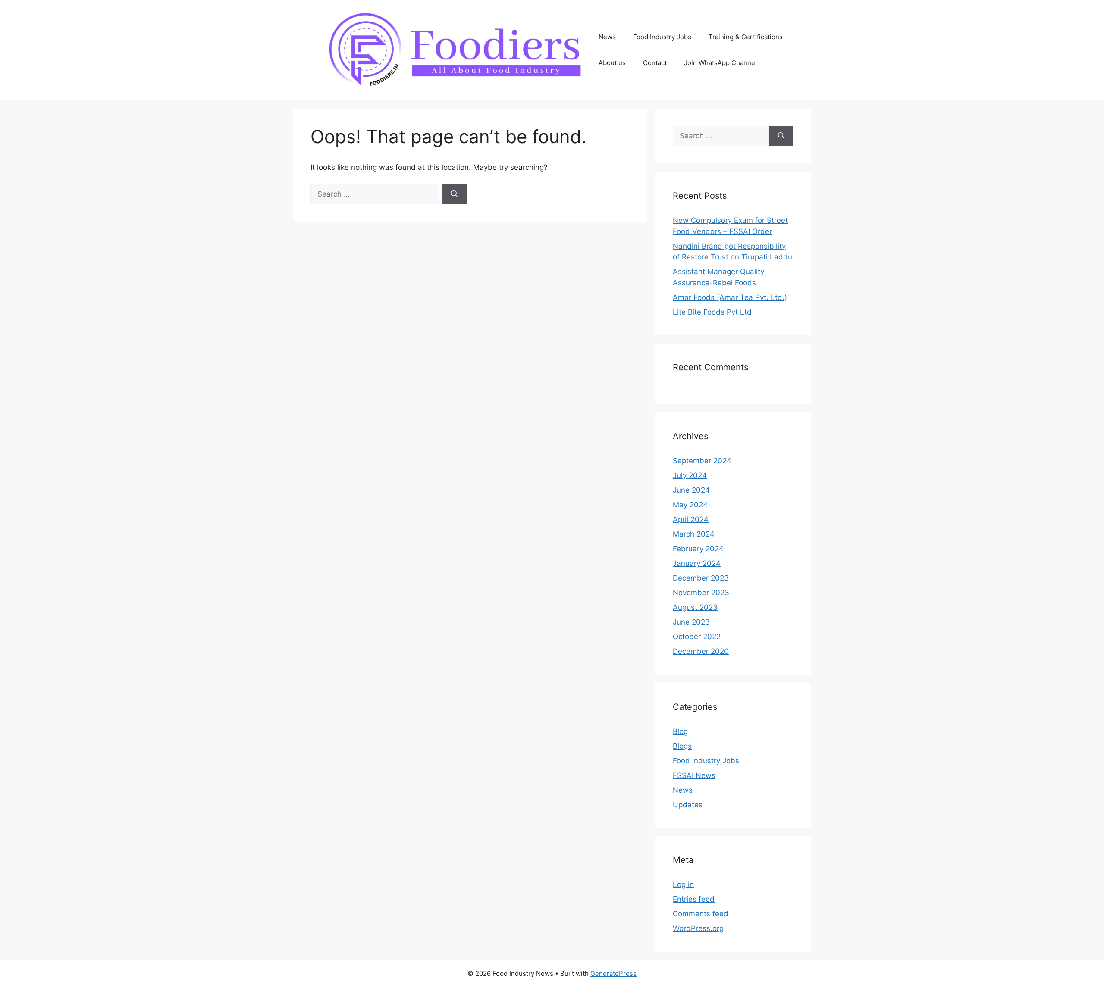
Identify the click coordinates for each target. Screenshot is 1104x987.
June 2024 (691, 490)
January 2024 (697, 563)
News (607, 37)
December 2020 (701, 651)
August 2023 (695, 607)
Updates (688, 804)
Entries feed (694, 899)
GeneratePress (613, 973)
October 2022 (697, 636)
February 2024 (698, 548)
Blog (680, 731)
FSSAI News (694, 775)
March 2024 (694, 534)
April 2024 (691, 519)
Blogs (682, 746)
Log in (683, 884)
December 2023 (701, 578)
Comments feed (700, 913)
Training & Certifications (746, 37)
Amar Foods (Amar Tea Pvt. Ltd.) (730, 297)
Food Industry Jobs (662, 37)
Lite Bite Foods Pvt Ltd (712, 312)
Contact (655, 63)
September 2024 (702, 460)
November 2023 (701, 592)
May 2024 (690, 504)
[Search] (454, 194)
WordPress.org (698, 928)
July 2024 (690, 475)
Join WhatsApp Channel (720, 63)
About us (612, 63)
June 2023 (691, 622)
